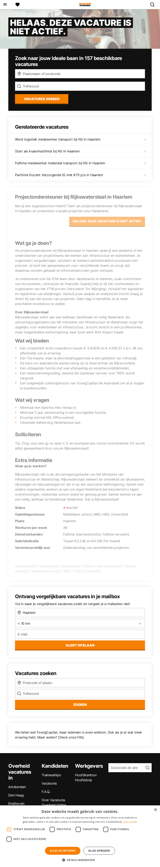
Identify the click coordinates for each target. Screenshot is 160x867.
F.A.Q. (46, 792)
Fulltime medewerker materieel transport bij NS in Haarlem (60, 163)
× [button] (155, 809)
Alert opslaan (80, 645)
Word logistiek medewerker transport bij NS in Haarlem (57, 139)
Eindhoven (16, 803)
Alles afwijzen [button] (99, 850)
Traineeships (51, 775)
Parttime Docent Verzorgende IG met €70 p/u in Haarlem (59, 175)
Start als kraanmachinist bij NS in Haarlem (47, 151)
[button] (80, 860)
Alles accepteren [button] (62, 850)
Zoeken (80, 705)
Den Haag (16, 795)
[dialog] (80, 836)
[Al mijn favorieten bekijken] (17, 4)
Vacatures (49, 783)
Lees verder (130, 821)
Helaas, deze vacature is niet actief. (107, 221)
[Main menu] (4, 4)
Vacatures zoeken (42, 99)
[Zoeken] (154, 4)
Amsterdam (17, 787)
